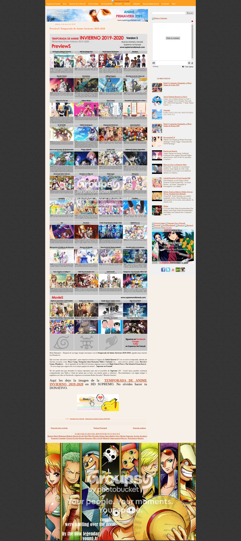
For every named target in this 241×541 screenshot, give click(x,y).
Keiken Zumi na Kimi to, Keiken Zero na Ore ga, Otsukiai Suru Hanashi (178, 193)
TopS (173, 4)
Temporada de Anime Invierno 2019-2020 (97, 419)
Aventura (143, 436)
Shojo (56, 436)
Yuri (86, 436)
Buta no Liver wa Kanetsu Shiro (175, 165)
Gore (118, 436)
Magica (141, 438)
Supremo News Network (77, 4)
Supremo (129, 436)
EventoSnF (165, 4)
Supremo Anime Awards (151, 4)
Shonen (50, 436)
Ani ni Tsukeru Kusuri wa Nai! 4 (175, 97)
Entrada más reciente (59, 428)
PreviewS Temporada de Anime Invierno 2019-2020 (77, 28)
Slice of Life (97, 438)
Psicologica (132, 438)
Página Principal (100, 428)
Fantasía (54, 438)
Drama (82, 438)
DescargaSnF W (169, 137)
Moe (90, 436)
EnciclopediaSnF (106, 4)
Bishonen (62, 436)
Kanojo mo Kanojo (170, 151)
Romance (88, 438)
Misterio (106, 438)
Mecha (123, 436)
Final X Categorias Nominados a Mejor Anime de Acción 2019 (177, 84)
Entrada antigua (139, 428)
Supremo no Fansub (53, 4)
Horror (124, 438)
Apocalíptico (110, 436)
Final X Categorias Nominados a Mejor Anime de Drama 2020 (177, 125)
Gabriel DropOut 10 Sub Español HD (176, 178)
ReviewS (127, 4)
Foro (64, 4)
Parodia (95, 436)
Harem (76, 436)
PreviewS (118, 4)
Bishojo (70, 436)
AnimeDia (136, 4)
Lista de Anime (93, 4)
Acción (136, 436)
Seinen (101, 436)
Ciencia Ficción (72, 438)
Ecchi (81, 436)
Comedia (62, 438)
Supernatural (115, 438)
